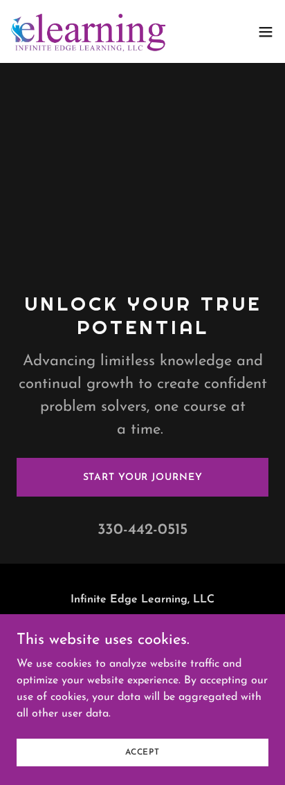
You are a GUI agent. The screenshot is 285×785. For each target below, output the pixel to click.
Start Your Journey (143, 477)
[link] (88, 31)
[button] (265, 32)
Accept (142, 752)
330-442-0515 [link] (142, 530)
